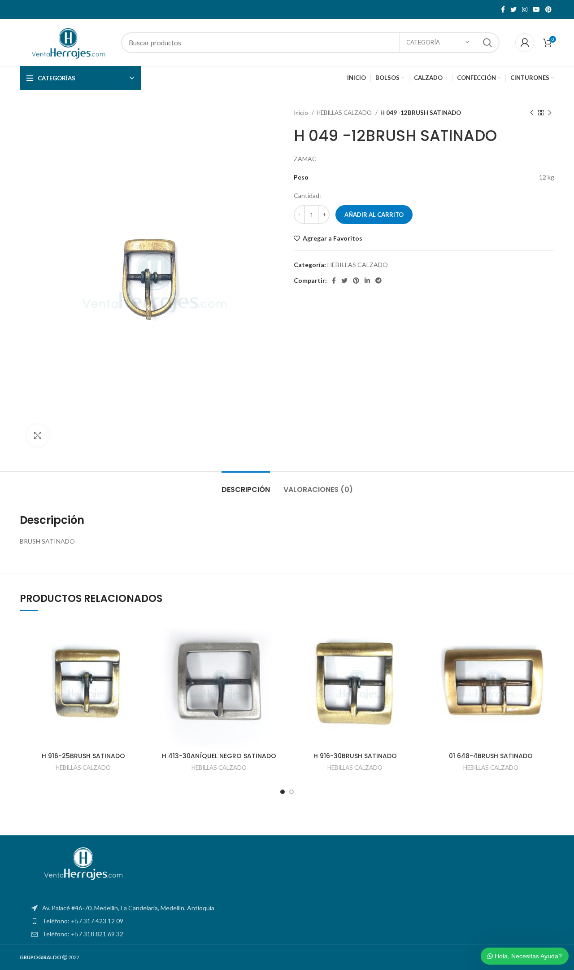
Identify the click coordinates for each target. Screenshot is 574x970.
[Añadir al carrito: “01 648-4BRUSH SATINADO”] (547, 655)
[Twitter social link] (513, 9)
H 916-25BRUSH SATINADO (83, 755)
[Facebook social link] (503, 9)
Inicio (301, 112)
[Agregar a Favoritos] (140, 635)
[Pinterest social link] (548, 9)
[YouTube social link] (536, 9)
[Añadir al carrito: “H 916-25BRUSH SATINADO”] (140, 655)
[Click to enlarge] (37, 435)
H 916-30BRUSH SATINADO (355, 755)
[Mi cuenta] (525, 43)
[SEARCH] (487, 42)
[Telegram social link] (378, 280)
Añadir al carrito (374, 214)
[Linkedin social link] (367, 280)
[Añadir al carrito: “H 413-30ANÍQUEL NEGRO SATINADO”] (276, 655)
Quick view (140, 675)
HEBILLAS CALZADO (345, 112)
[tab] (246, 485)
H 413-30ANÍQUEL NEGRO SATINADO (219, 755)
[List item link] (287, 921)
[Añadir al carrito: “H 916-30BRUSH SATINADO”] (411, 655)
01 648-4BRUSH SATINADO (491, 755)
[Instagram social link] (524, 9)
